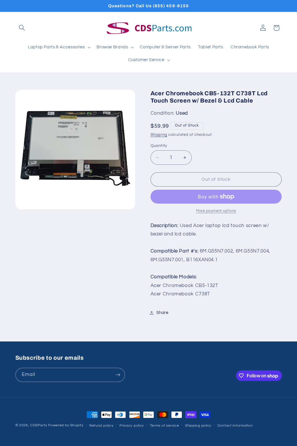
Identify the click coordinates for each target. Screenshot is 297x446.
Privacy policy (131, 425)
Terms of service (164, 425)
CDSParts (38, 425)
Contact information (235, 425)
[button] (22, 27)
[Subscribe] (117, 375)
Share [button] (162, 312)
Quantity (159, 146)
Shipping (159, 135)
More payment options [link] (216, 211)
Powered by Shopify (65, 425)
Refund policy (101, 425)
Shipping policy (198, 425)
